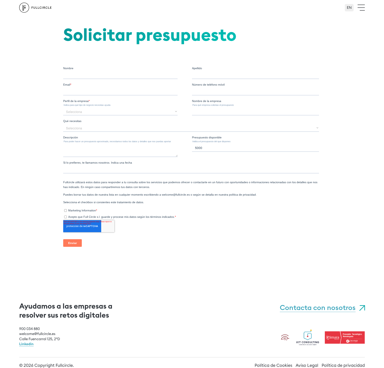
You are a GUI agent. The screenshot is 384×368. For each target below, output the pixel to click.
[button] (361, 8)
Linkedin (26, 344)
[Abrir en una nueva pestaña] (307, 337)
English (349, 6)
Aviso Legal (307, 365)
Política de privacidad (343, 365)
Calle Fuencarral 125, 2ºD (39, 339)
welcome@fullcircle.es (37, 333)
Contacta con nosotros (318, 307)
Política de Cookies (273, 365)
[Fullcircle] (35, 8)
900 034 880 (29, 328)
